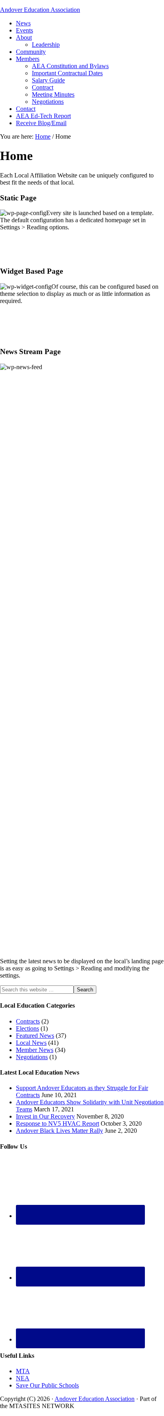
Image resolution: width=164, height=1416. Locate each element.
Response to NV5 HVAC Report (57, 1123)
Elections (27, 1028)
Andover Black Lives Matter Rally (59, 1130)
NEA (22, 1378)
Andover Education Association (40, 9)
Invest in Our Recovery (45, 1116)
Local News (31, 1042)
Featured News (35, 1035)
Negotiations (32, 1057)
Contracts (28, 1021)
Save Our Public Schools (47, 1385)
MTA (23, 1371)
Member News (34, 1049)
